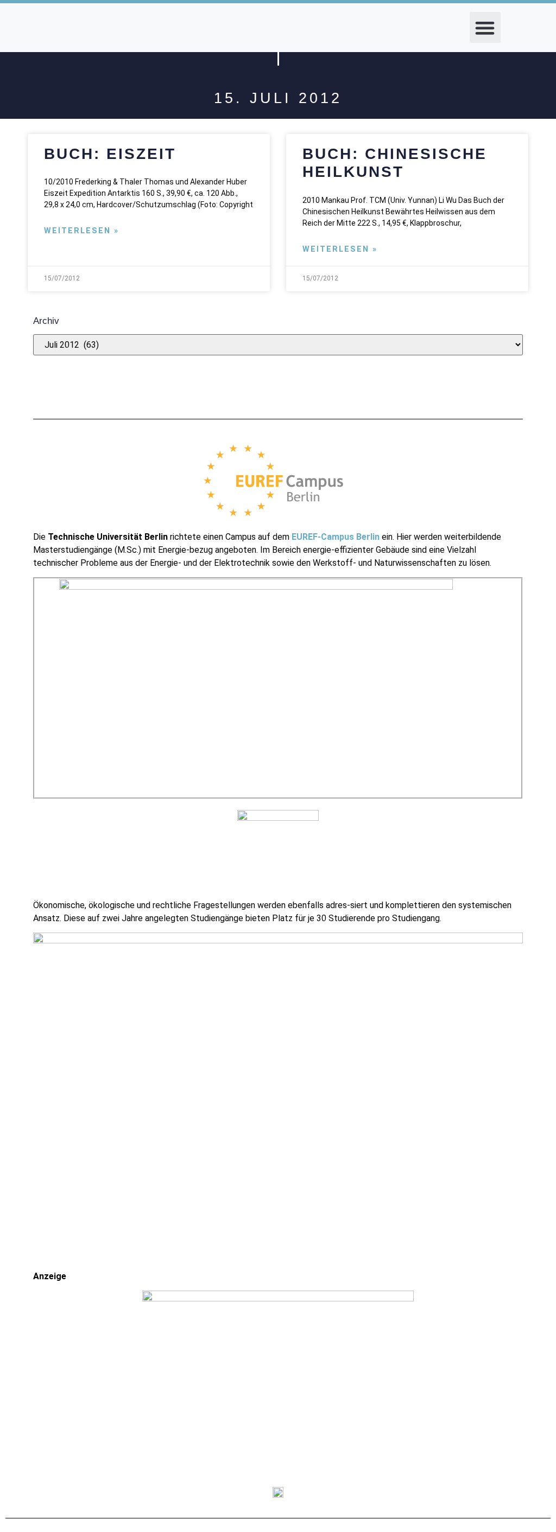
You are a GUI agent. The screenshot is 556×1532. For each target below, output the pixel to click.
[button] (485, 27)
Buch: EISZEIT (110, 153)
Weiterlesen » (81, 230)
